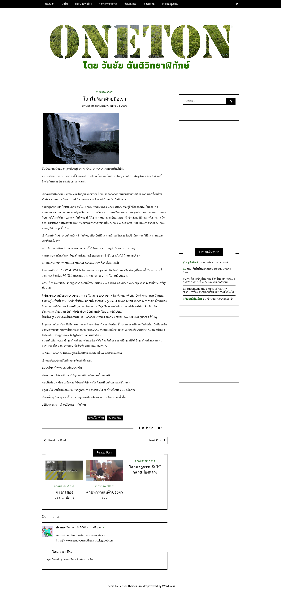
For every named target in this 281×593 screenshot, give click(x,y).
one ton (89, 106)
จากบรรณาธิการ (108, 4)
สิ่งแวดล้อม (130, 4)
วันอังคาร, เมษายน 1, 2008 (112, 106)
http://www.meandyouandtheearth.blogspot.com (85, 540)
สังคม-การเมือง (83, 4)
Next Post (155, 440)
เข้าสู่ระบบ (62, 559)
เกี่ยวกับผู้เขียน (170, 4)
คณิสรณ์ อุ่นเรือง (192, 299)
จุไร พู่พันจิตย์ (190, 262)
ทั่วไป (65, 4)
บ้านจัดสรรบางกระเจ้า (216, 262)
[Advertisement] (209, 181)
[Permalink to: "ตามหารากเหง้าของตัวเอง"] (104, 470)
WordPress (168, 586)
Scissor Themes (128, 586)
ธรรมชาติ (149, 4)
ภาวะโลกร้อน (96, 418)
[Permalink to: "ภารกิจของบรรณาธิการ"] (64, 470)
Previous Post (57, 440)
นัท (184, 269)
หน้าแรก (49, 4)
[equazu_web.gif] (81, 138)
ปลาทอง (61, 527)
